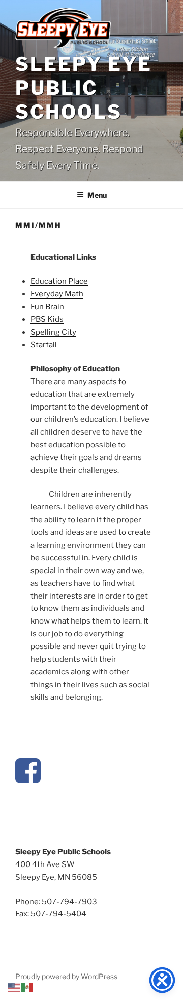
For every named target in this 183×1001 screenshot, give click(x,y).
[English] (14, 986)
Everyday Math (56, 294)
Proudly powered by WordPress (66, 976)
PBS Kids (47, 319)
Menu (97, 195)
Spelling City (53, 332)
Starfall (44, 344)
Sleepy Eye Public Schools (83, 87)
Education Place (59, 281)
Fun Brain (47, 306)
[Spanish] (27, 986)
